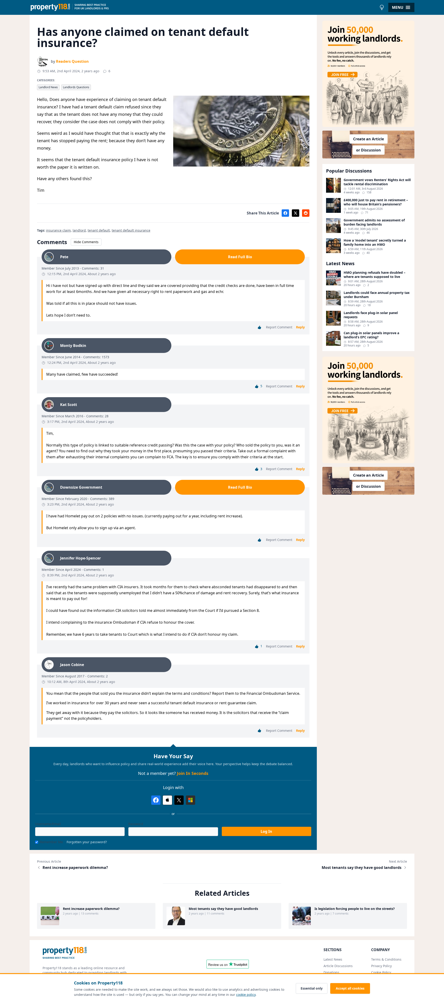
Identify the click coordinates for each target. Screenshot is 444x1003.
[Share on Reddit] (305, 213)
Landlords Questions (76, 87)
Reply (300, 327)
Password (135, 824)
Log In (266, 831)
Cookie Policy (381, 972)
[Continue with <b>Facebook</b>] (155, 800)
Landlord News (48, 87)
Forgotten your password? (87, 842)
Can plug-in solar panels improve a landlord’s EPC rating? (371, 335)
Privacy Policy (381, 966)
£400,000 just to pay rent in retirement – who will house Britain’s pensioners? (376, 202)
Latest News (333, 959)
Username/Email (48, 824)
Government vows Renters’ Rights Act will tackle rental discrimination (377, 182)
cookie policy (246, 994)
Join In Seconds (192, 773)
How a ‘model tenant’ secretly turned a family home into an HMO (375, 242)
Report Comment (279, 327)
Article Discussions (338, 966)
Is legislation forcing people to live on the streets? (354, 909)
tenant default (99, 230)
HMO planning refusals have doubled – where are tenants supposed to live (374, 274)
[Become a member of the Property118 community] (368, 74)
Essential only (312, 988)
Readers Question (72, 61)
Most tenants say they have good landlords (361, 867)
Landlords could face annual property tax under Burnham (377, 295)
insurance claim (58, 230)
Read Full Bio (240, 256)
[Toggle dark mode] (381, 7)
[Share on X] (295, 213)
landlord (79, 230)
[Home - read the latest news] (203, 7)
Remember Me (51, 842)
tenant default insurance (131, 230)
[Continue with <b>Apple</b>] (167, 800)
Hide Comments (86, 242)
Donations (331, 972)
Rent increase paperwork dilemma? (75, 867)
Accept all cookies (350, 988)
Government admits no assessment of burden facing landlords (374, 222)
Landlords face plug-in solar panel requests (371, 315)
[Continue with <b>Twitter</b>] (179, 800)
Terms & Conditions (386, 959)
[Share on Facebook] (285, 213)
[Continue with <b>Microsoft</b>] (190, 800)
